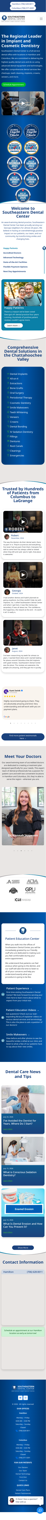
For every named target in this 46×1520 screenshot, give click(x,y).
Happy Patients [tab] (10, 248)
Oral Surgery (16, 392)
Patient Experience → (19, 988)
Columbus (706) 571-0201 (23, 8)
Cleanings (15, 450)
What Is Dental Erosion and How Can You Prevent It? (22, 1225)
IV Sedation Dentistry (21, 431)
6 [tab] (28, 723)
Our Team (23, 1470)
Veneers (14, 417)
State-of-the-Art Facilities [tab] (15, 262)
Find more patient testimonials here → (23, 737)
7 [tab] (32, 723)
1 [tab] (10, 723)
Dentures (14, 441)
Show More (23, 1247)
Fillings (13, 436)
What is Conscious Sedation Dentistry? (20, 1173)
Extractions (15, 383)
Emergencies (16, 455)
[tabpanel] (23, 703)
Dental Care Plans (23, 1490)
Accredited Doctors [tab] (12, 253)
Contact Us (23, 1480)
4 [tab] (21, 723)
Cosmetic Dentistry (20, 402)
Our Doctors (23, 1467)
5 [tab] (25, 723)
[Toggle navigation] (41, 18)
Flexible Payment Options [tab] (15, 266)
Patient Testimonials (23, 1493)
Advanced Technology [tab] (13, 257)
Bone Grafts (16, 388)
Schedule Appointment (13, 84)
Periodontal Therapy (20, 397)
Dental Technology (23, 1474)
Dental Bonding (18, 426)
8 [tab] (35, 723)
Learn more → (13, 325)
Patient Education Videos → (22, 1010)
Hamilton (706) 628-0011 (23, 4)
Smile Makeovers (19, 407)
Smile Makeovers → (18, 1034)
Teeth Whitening (18, 412)
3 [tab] (17, 723)
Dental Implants (18, 374)
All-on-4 (13, 378)
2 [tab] (14, 723)
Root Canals (16, 446)
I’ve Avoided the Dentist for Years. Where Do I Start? (19, 1122)
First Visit (23, 1477)
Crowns (13, 421)
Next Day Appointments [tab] (14, 271)
